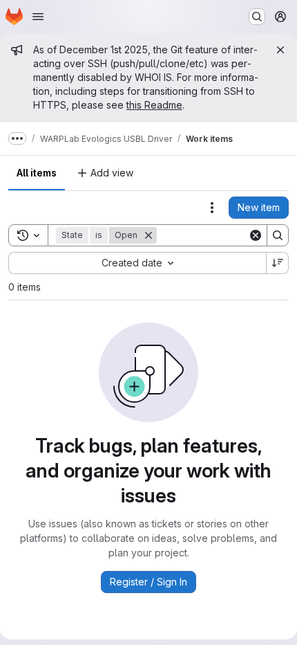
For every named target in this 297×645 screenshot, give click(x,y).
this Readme (154, 105)
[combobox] (137, 263)
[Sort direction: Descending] (278, 263)
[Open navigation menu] (38, 17)
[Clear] (255, 235)
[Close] (280, 50)
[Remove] (148, 235)
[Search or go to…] (257, 16)
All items (37, 173)
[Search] (278, 235)
